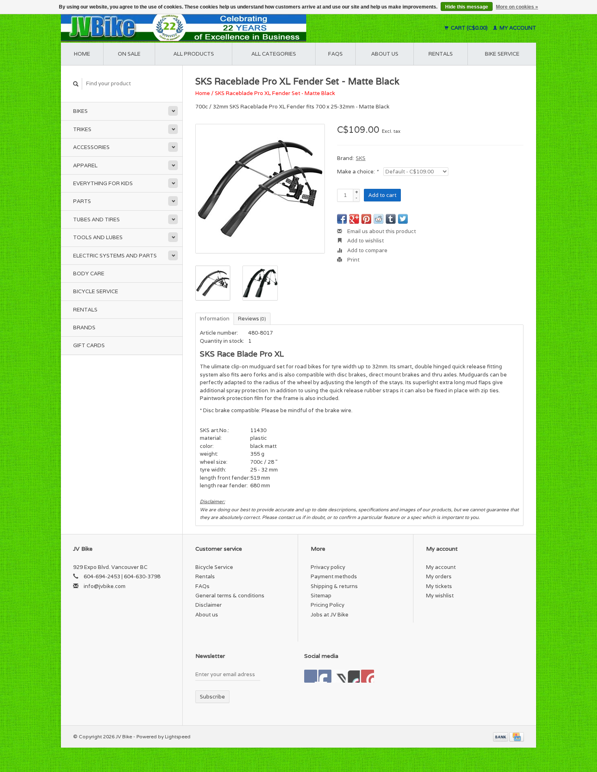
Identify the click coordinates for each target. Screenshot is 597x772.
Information (214, 318)
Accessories (91, 147)
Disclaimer (208, 604)
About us (384, 53)
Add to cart (382, 195)
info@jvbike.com (104, 586)
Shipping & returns (334, 586)
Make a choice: (357, 171)
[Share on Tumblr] (391, 219)
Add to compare (366, 250)
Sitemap (321, 595)
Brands (84, 327)
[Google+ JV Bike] (339, 676)
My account (517, 27)
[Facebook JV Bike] (310, 676)
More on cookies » (517, 7)
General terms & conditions (229, 595)
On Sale (129, 53)
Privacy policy (328, 567)
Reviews (252, 318)
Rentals (85, 309)
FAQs (335, 53)
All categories (273, 53)
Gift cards (89, 345)
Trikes (82, 129)
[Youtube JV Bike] (353, 676)
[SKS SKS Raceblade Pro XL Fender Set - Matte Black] (260, 188)
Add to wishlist (365, 240)
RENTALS (440, 53)
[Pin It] (366, 219)
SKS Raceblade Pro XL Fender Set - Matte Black (275, 93)
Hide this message (466, 7)
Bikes (80, 111)
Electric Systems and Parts (115, 255)
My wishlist (440, 595)
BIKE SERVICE (502, 53)
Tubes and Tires (96, 219)
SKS (361, 158)
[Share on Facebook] (342, 219)
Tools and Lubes (98, 237)
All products (193, 53)
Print (352, 259)
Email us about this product (381, 231)
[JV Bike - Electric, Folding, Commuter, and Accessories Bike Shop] (234, 27)
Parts (82, 201)
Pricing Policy (327, 604)
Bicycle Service (95, 291)
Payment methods (334, 576)
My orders (439, 576)
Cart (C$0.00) (469, 27)
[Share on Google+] (354, 219)
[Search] (76, 84)
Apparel (85, 165)
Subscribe (212, 696)
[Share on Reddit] (378, 219)
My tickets (439, 586)
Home (82, 53)
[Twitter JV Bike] (324, 676)
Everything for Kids (103, 183)
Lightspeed (177, 736)
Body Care (88, 273)
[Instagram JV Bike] (367, 676)
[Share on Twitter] (403, 219)
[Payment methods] (501, 736)
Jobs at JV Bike (329, 614)
